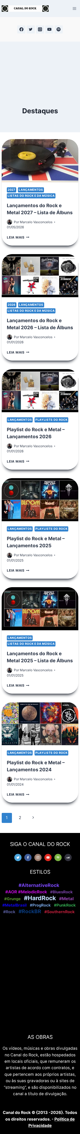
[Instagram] (40, 29)
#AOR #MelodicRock (26, 891)
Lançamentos (31, 189)
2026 (12, 304)
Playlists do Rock (51, 419)
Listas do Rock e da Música (31, 195)
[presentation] (40, 160)
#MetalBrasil (14, 905)
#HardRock (40, 898)
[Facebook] (21, 29)
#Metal (66, 898)
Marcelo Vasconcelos (36, 222)
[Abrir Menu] (74, 8)
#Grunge (12, 899)
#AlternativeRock (39, 885)
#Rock (9, 911)
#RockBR (30, 911)
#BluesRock (61, 891)
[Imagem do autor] (9, 222)
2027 (11, 189)
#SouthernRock (59, 911)
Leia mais (18, 237)
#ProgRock (40, 905)
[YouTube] (49, 29)
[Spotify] (59, 29)
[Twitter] (31, 29)
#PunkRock (65, 905)
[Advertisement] (40, 65)
